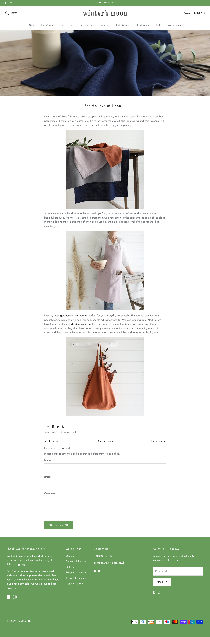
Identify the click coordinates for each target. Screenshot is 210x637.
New (31, 25)
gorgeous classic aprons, (74, 315)
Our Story (71, 556)
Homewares (86, 25)
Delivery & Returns (76, 561)
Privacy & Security (76, 572)
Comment (50, 493)
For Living (67, 25)
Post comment (58, 525)
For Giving (47, 25)
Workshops (174, 25)
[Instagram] (11, 3)
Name (47, 460)
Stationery (143, 25)
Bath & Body (123, 25)
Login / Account (75, 583)
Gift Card (71, 567)
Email (47, 477)
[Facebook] (6, 3)
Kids (158, 25)
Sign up (162, 582)
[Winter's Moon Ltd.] (105, 13)
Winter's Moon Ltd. (23, 621)
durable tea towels (81, 324)
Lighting (104, 25)
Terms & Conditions (76, 578)
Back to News (105, 441)
